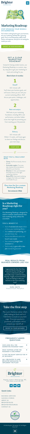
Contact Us (6, 407)
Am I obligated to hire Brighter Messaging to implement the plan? (11, 361)
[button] (27, 3)
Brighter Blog (7, 402)
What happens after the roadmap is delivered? (12, 350)
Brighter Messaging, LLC (14, 425)
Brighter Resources (10, 405)
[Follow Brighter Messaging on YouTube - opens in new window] (15, 385)
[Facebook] (18, 385)
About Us (5, 400)
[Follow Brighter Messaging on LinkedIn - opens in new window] (11, 385)
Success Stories (8, 398)
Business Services (9, 396)
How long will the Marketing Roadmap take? (12, 346)
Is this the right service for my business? (14, 355)
